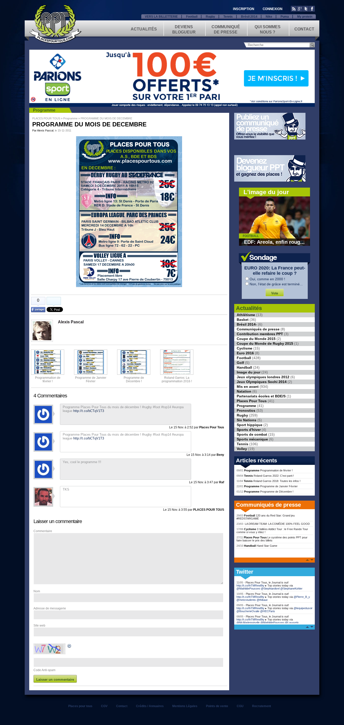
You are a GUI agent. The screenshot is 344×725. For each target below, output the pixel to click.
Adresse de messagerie (49, 608)
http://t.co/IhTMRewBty (250, 585)
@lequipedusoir (303, 608)
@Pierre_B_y (302, 596)
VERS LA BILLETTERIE (161, 16)
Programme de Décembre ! (264, 491)
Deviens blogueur (184, 29)
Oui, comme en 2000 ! (267, 279)
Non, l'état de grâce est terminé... (276, 284)
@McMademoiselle (248, 622)
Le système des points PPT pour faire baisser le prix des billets (271, 539)
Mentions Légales (184, 706)
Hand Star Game (256, 545)
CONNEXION (272, 9)
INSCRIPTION (243, 9)
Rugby (210, 16)
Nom (36, 591)
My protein (304, 16)
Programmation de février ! (47, 379)
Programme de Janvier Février (267, 486)
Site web (39, 625)
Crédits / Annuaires (150, 706)
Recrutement (261, 706)
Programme (44, 110)
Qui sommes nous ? (268, 29)
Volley (242, 449)
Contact (304, 29)
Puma (285, 16)
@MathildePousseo (248, 588)
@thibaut (262, 599)
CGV (104, 706)
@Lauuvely (292, 622)
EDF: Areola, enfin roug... (274, 242)
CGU (240, 706)
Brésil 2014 (249, 16)
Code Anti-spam (44, 670)
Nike (269, 16)
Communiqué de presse (226, 29)
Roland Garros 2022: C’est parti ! (265, 475)
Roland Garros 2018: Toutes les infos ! (268, 480)
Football (191, 16)
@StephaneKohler (291, 588)
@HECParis (267, 611)
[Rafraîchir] (69, 646)
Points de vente (217, 706)
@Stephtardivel (270, 588)
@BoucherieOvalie (247, 611)
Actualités (144, 29)
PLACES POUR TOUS (46, 118)
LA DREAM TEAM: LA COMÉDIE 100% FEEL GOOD (273, 523)
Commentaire (42, 531)
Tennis (228, 16)
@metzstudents (246, 599)
